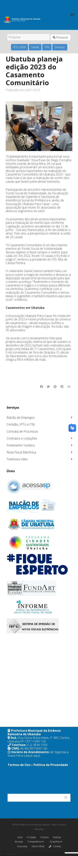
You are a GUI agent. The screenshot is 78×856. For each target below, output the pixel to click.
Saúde (35, 47)
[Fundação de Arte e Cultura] (39, 588)
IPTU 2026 (19, 47)
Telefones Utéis (17, 459)
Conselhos (55, 841)
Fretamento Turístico (21, 445)
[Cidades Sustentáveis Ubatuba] (39, 543)
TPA (47, 47)
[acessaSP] (39, 487)
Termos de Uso (19, 765)
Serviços (60, 47)
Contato (57, 846)
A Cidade (31, 837)
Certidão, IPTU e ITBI (21, 424)
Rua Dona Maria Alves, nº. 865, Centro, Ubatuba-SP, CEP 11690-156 (39, 739)
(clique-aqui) (32, 756)
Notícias (57, 837)
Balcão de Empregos (21, 417)
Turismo (44, 837)
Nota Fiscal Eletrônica (21, 452)
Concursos (22, 846)
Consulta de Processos (22, 431)
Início (20, 837)
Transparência (34, 841)
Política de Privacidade (51, 765)
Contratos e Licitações (22, 438)
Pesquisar (61, 37)
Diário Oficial (38, 846)
